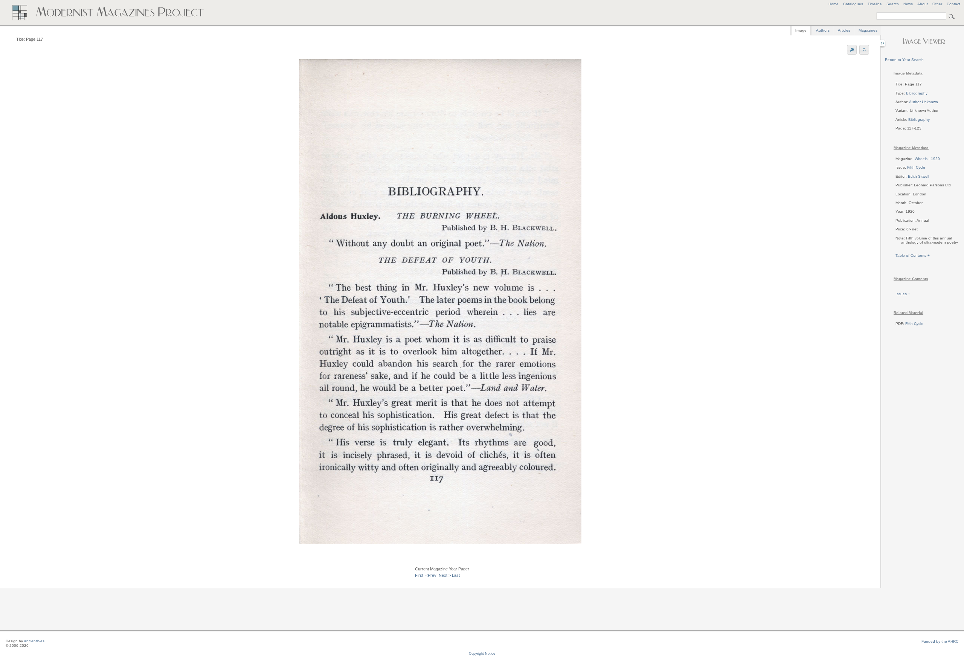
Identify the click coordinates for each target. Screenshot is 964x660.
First (419, 575)
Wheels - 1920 (927, 159)
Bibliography (916, 93)
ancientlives (34, 641)
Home (833, 4)
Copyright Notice (482, 653)
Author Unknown (923, 102)
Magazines (868, 30)
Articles (844, 30)
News (908, 4)
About (922, 4)
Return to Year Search (904, 60)
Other (937, 4)
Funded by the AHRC (939, 641)
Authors (823, 30)
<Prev (431, 575)
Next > (445, 575)
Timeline (875, 4)
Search (892, 4)
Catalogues (853, 4)
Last (456, 575)
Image (801, 30)
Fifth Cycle (916, 167)
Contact (953, 4)
